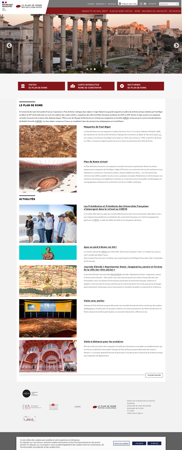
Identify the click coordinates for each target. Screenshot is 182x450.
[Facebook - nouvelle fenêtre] (141, 3)
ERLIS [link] (126, 118)
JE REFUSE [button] (154, 443)
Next (174, 44)
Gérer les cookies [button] (121, 443)
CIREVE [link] (38, 121)
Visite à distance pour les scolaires (103, 341)
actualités (91, 4)
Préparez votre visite (129, 4)
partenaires (112, 4)
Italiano (155, 3)
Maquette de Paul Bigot (97, 126)
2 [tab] (91, 69)
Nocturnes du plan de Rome (137, 86)
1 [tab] (87, 69)
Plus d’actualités (154, 375)
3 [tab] (94, 69)
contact (78, 406)
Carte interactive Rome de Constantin (89, 86)
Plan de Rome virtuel (96, 161)
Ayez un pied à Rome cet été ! (100, 246)
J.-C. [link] (160, 134)
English (153, 3)
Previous (7, 44)
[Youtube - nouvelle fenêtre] (144, 3)
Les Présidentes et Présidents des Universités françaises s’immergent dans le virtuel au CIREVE (116, 207)
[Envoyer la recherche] (177, 4)
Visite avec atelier (94, 300)
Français (150, 3)
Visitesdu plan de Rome (37, 86)
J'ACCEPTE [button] (139, 443)
